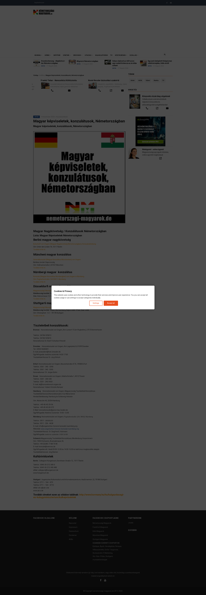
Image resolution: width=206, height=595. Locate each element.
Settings (96, 303)
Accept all (111, 303)
